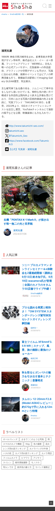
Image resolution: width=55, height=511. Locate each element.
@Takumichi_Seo (18, 135)
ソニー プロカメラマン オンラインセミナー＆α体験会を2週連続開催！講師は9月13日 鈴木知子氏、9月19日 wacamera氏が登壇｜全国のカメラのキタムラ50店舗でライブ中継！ (37, 276)
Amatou (34, 415)
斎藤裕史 (34, 385)
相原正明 (34, 358)
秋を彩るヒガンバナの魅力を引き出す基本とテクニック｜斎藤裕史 (36, 376)
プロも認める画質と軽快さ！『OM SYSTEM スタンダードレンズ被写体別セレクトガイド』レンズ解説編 (37, 315)
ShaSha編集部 (36, 293)
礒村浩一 (34, 328)
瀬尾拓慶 (18, 230)
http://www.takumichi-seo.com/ (26, 125)
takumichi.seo (16, 130)
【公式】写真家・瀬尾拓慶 (23, 149)
